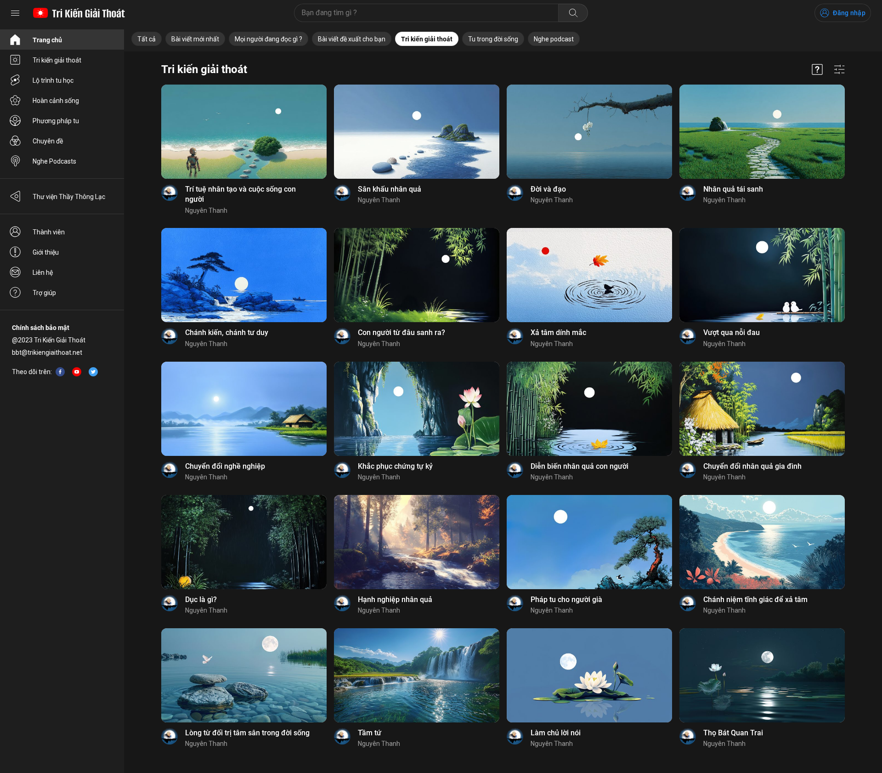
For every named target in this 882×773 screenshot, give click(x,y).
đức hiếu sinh (738, 583)
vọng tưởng (529, 716)
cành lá (350, 583)
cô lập (418, 450)
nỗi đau (727, 316)
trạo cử (560, 716)
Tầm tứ (369, 732)
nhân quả (699, 316)
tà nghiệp (207, 450)
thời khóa (729, 716)
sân (249, 716)
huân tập (394, 450)
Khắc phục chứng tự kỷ (395, 466)
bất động (180, 583)
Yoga (693, 583)
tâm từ (749, 172)
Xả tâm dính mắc (558, 332)
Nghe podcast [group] (554, 39)
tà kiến (236, 316)
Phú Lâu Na (224, 716)
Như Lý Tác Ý (358, 450)
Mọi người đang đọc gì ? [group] (268, 39)
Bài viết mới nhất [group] (195, 39)
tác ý (421, 716)
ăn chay (697, 172)
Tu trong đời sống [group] (493, 39)
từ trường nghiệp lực (197, 172)
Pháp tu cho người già (566, 599)
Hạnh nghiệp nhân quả (395, 599)
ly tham (178, 316)
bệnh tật (753, 316)
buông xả (699, 716)
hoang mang (565, 450)
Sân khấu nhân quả (389, 189)
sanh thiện (385, 172)
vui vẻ (694, 450)
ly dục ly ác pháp (220, 583)
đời (593, 172)
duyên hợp (382, 316)
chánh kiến (208, 316)
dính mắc (526, 316)
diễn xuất (353, 172)
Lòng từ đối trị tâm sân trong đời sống (247, 732)
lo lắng (552, 316)
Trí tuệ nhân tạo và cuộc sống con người (240, 194)
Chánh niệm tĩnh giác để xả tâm (755, 599)
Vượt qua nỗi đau (731, 332)
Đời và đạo (548, 189)
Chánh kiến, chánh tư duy (226, 332)
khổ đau (235, 450)
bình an (716, 450)
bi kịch (413, 172)
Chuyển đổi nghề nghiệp (225, 466)
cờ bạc (739, 450)
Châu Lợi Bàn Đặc (566, 583)
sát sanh (411, 583)
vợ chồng (572, 172)
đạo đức (723, 172)
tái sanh (351, 316)
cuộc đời (525, 172)
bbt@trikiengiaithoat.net (47, 352)
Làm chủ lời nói (556, 732)
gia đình (179, 450)
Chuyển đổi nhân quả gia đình (752, 466)
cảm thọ (525, 583)
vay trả (763, 450)
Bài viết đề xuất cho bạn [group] (351, 39)
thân (594, 450)
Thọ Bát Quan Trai (733, 732)
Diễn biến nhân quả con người (579, 466)
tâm (590, 316)
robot (237, 172)
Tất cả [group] (146, 39)
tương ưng (528, 450)
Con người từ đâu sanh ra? (401, 332)
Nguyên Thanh (206, 210)
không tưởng (392, 716)
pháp (548, 172)
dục (710, 583)
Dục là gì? (201, 599)
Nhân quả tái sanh (733, 189)
